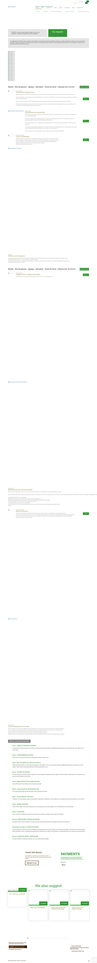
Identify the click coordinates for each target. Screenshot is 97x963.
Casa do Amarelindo (22, 136)
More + (86, 99)
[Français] (50, 6)
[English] (44, 6)
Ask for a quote (84, 87)
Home (33, 21)
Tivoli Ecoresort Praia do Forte (18, 726)
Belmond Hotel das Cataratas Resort (20, 489)
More (64, 864)
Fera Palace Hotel (22, 511)
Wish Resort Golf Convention (35, 112)
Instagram (48, 958)
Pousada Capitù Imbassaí (16, 256)
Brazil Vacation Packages (42, 21)
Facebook (45, 958)
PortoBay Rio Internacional (25, 92)
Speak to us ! (32, 863)
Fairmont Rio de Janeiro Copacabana (28, 274)
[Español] (38, 6)
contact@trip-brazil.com (46, 1)
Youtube (52, 958)
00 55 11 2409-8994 (18, 1)
